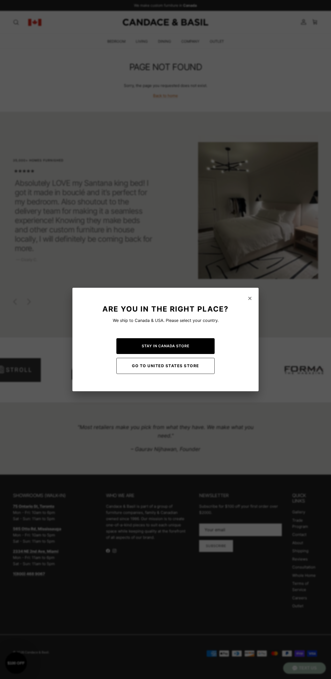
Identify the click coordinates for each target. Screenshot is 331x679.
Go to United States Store (165, 365)
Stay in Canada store (166, 346)
